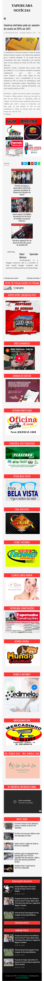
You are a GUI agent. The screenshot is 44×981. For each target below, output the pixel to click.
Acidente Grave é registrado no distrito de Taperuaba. (25, 867)
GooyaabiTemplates (22, 978)
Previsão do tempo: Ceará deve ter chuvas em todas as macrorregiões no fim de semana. (27, 962)
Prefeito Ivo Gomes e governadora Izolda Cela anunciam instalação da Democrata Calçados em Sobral (22, 190)
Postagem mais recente (11, 278)
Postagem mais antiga (33, 278)
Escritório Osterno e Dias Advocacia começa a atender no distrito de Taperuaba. (26, 826)
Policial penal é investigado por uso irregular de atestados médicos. (27, 914)
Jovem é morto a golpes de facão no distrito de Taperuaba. (26, 845)
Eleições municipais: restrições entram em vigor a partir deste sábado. (25, 888)
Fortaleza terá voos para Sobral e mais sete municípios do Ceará (27, 834)
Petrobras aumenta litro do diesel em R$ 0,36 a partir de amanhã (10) (22, 242)
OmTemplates (23, 976)
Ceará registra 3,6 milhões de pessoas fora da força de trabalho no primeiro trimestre (22, 217)
